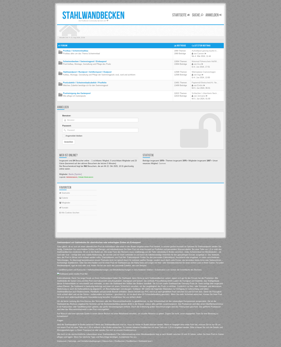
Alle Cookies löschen (70, 213)
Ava (199, 64)
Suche (196, 15)
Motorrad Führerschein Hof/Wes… (206, 61)
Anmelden (212, 15)
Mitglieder (65, 203)
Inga (199, 75)
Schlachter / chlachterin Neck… (205, 93)
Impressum (62, 341)
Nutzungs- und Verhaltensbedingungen (84, 341)
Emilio (200, 85)
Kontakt (64, 208)
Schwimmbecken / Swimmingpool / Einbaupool (85, 61)
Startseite (179, 15)
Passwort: (66, 126)
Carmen (200, 53)
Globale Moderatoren (85, 177)
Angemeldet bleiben (74, 136)
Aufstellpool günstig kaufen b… (205, 51)
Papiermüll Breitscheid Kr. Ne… (205, 83)
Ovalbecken (120, 341)
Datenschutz (107, 341)
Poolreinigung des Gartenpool (77, 93)
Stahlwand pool (144, 341)
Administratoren (71, 177)
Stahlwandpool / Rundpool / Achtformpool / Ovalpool (87, 72)
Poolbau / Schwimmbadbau (75, 51)
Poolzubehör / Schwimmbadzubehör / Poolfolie (84, 83)
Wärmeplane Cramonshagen (204, 72)
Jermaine (201, 96)
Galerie (64, 198)
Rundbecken (131, 341)
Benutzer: (66, 116)
